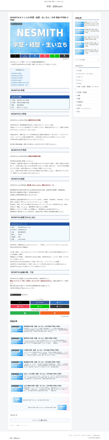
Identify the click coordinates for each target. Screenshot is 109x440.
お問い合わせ (96, 435)
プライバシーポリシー (86, 435)
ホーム (70, 435)
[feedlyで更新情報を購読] (25, 313)
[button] (64, 56)
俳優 (78, 95)
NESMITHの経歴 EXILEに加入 (20, 82)
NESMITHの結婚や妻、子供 (19, 85)
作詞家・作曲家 (82, 92)
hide (23, 70)
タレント (80, 80)
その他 (79, 70)
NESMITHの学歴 (16, 73)
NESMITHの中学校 (17, 78)
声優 (78, 98)
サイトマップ (77, 435)
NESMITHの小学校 (17, 76)
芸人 (78, 111)
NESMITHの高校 (16, 80)
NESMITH (25, 294)
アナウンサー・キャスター (85, 73)
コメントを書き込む (39, 420)
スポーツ (80, 77)
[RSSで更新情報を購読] (54, 313)
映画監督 (80, 102)
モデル (79, 83)
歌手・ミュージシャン (16, 294)
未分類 (79, 105)
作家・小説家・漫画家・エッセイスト (87, 88)
